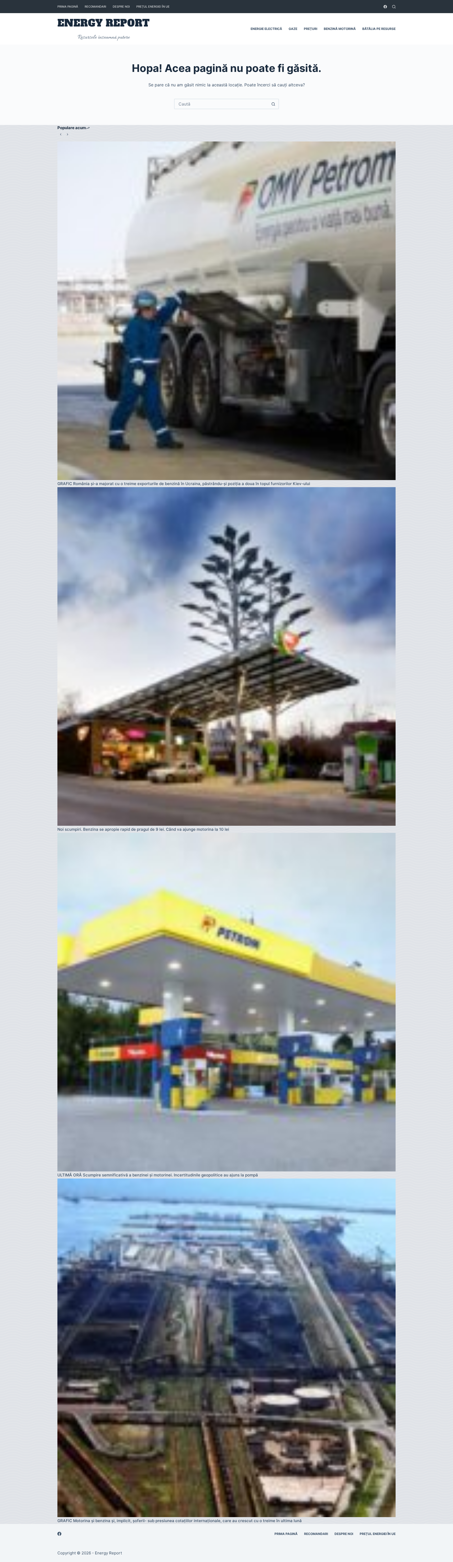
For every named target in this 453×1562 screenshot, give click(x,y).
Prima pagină (67, 6)
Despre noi (121, 6)
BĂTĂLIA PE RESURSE (379, 29)
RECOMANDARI (95, 6)
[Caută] (394, 6)
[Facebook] (385, 6)
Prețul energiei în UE (153, 6)
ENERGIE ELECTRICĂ (266, 29)
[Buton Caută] (273, 104)
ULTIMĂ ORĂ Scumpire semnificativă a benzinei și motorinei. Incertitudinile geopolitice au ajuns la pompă (157, 1174)
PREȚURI (310, 29)
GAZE (293, 29)
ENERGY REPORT (103, 23)
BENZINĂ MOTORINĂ (340, 29)
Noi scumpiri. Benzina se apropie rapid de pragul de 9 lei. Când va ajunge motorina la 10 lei (143, 829)
